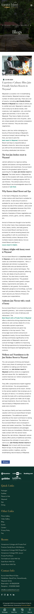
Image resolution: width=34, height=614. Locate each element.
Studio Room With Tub (8, 564)
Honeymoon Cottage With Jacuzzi (12, 553)
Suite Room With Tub (8, 562)
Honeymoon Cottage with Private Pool (13, 544)
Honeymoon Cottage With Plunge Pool (13, 550)
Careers (3, 527)
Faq (2, 533)
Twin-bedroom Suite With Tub (10, 559)
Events (3, 525)
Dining (3, 505)
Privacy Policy (5, 530)
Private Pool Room (7, 556)
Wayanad (4, 499)
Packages (4, 491)
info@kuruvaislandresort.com (10, 590)
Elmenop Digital (26, 605)
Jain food (13, 187)
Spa (2, 502)
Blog (2, 522)
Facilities (3, 493)
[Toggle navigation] (31, 6)
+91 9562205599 (14, 583)
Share (6, 462)
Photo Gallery (5, 516)
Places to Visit (5, 496)
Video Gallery (5, 519)
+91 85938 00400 (14, 586)
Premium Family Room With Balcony (12, 547)
